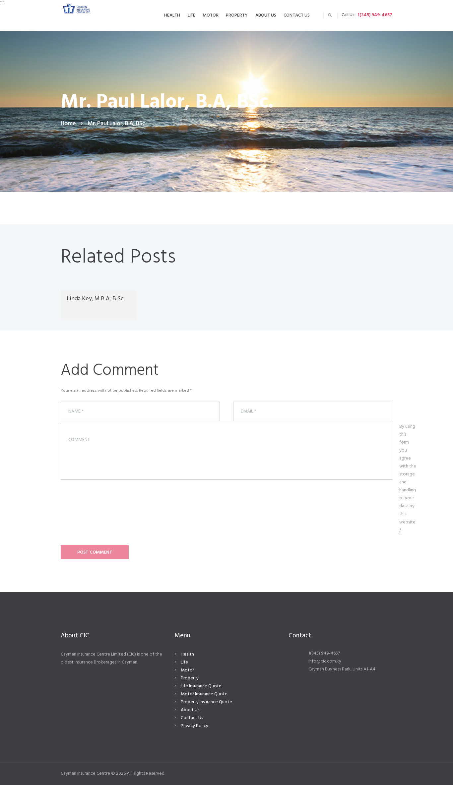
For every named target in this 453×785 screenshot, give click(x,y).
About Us (190, 710)
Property (190, 678)
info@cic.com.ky (324, 661)
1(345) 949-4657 (374, 15)
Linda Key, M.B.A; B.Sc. (96, 299)
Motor (187, 670)
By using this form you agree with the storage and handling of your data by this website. (407, 478)
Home (68, 123)
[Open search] (330, 15)
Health (187, 654)
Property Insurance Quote (206, 702)
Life (184, 662)
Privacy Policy (194, 726)
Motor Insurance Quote (204, 694)
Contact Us (192, 718)
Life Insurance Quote (201, 686)
